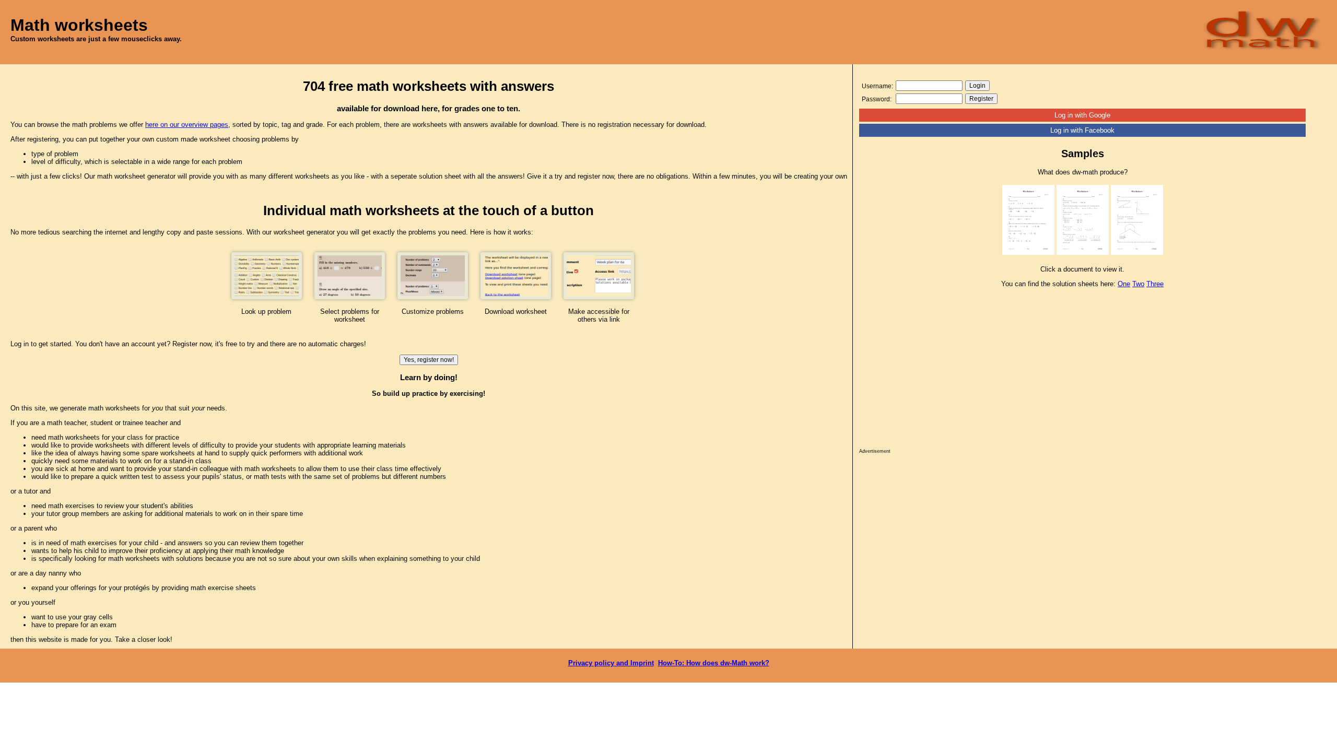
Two (1138, 284)
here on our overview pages (186, 124)
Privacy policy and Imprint (611, 663)
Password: (877, 99)
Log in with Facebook (1082, 130)
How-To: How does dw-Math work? (713, 663)
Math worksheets (79, 25)
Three (1155, 284)
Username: (877, 86)
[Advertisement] (1082, 371)
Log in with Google (1082, 115)
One (1124, 284)
